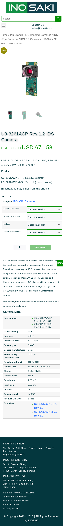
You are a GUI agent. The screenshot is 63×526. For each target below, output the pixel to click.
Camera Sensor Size (11, 216)
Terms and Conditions (15, 496)
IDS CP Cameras (30, 39)
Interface (6, 224)
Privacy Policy (11, 508)
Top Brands (16, 34)
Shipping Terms (11, 504)
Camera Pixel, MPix (11, 209)
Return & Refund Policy (16, 500)
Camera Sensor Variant (12, 232)
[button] (3, 25)
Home (4, 34)
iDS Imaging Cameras (38, 34)
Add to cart (40, 247)
